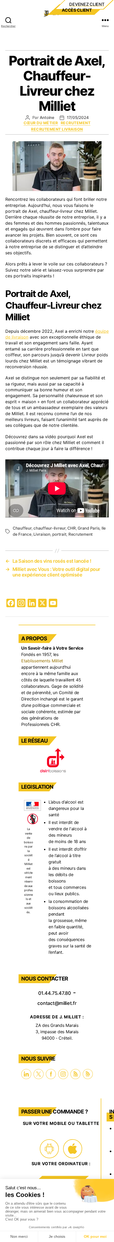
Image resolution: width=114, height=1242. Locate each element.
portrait (59, 534)
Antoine (47, 117)
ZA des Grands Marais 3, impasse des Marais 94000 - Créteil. (57, 1032)
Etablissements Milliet (42, 660)
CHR (71, 528)
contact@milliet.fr (57, 1002)
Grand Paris (88, 528)
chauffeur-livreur (49, 528)
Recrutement (76, 123)
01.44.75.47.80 (54, 992)
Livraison (41, 534)
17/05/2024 (78, 117)
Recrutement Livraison (57, 129)
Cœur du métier (41, 123)
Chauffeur (22, 528)
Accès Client (77, 10)
